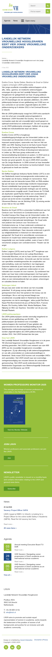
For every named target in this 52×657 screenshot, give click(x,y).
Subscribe (12, 489)
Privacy (45, 640)
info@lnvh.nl (11, 612)
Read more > (8, 524)
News (15, 20)
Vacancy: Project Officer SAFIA (16, 510)
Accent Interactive (26, 640)
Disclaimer (38, 640)
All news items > (10, 528)
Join (9, 458)
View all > (7, 575)
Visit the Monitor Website (17, 430)
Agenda (7, 20)
